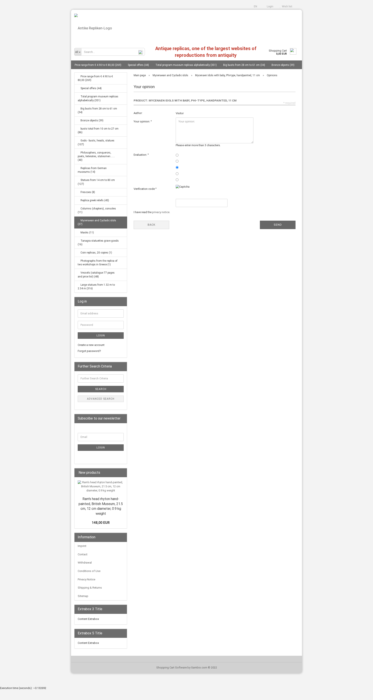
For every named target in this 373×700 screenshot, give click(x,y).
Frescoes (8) (87, 192)
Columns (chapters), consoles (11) (97, 210)
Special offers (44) (138, 65)
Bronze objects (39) (283, 65)
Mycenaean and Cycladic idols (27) (97, 222)
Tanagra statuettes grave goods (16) (98, 242)
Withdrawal (85, 562)
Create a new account (91, 345)
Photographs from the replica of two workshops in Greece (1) (97, 262)
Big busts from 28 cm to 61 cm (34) (244, 65)
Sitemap (83, 596)
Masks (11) (87, 232)
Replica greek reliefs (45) (94, 200)
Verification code (144, 188)
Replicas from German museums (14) (92, 170)
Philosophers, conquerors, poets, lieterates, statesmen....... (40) (96, 156)
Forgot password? (89, 351)
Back (151, 224)
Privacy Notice (86, 579)
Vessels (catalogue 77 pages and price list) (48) (96, 274)
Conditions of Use (89, 571)
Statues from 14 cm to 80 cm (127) (96, 182)
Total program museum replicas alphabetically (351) (186, 65)
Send (278, 224)
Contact (82, 554)
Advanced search (100, 398)
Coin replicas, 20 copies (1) (96, 252)
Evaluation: (141, 154)
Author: (138, 113)
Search (100, 389)
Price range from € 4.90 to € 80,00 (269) (98, 65)
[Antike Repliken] (186, 26)
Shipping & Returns (90, 587)
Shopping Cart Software (171, 667)
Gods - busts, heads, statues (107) (96, 142)
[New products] (122, 472)
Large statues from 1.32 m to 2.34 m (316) (96, 286)
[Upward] (361, 693)
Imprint (82, 546)
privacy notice (160, 212)
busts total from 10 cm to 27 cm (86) (98, 130)
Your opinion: (142, 121)
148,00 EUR (101, 523)
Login (269, 6)
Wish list (286, 6)
